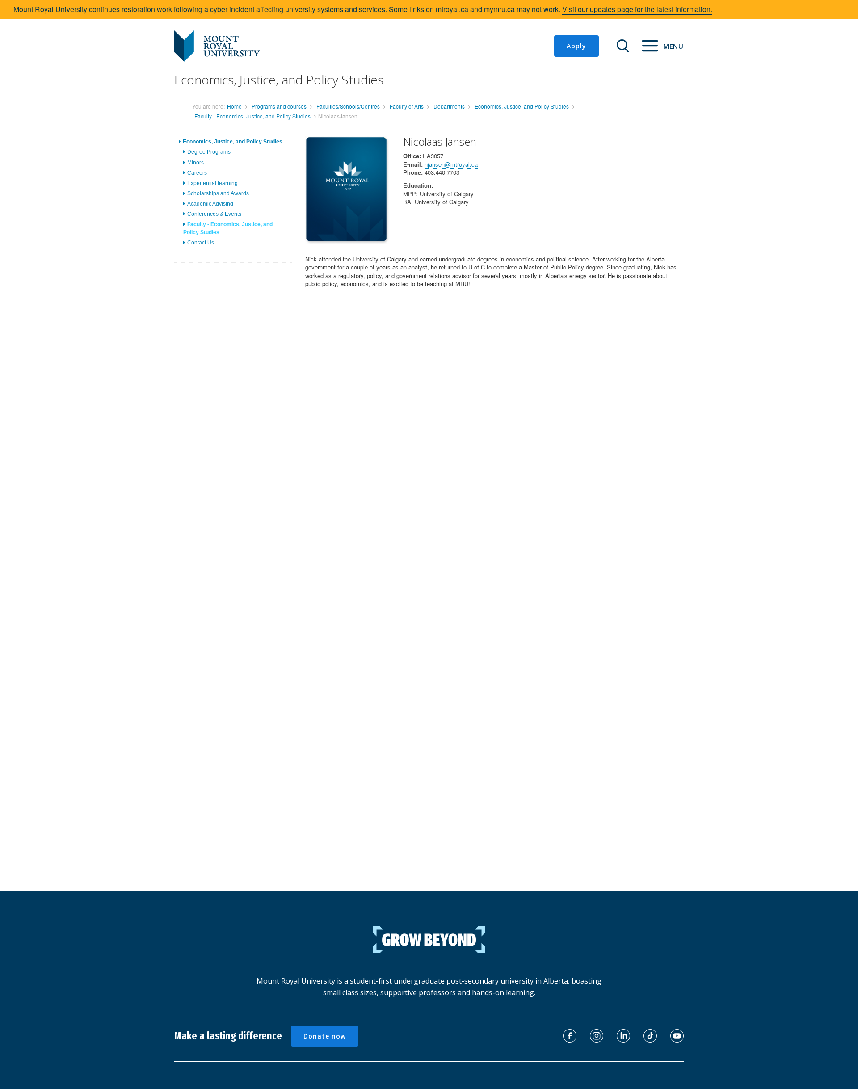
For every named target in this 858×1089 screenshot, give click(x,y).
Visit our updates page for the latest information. (637, 9)
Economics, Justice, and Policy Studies (522, 106)
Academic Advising (210, 204)
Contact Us (200, 242)
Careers (197, 172)
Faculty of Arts (407, 106)
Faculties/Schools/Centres (348, 106)
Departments (449, 106)
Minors (195, 162)
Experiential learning (212, 183)
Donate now (324, 1036)
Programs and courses (279, 106)
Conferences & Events (214, 214)
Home (234, 106)
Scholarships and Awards (218, 193)
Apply (576, 46)
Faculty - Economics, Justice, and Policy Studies (252, 116)
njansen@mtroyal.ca (451, 164)
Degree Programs (209, 152)
